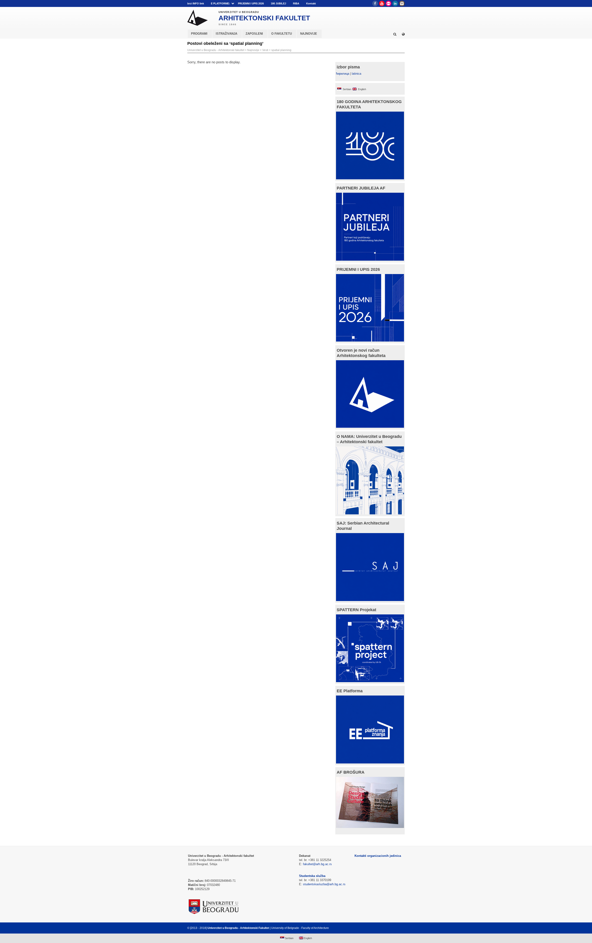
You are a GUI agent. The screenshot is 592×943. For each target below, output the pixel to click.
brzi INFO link (195, 3)
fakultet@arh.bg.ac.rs (317, 864)
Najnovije (253, 50)
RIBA (296, 3)
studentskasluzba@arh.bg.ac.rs (324, 884)
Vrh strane (393, 928)
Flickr (388, 3)
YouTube (382, 3)
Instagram (402, 3)
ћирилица (342, 73)
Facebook (375, 3)
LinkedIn (395, 3)
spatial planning (281, 50)
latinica (356, 73)
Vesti (265, 50)
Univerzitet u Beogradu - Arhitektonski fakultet (215, 50)
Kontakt (311, 3)
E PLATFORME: (220, 3)
